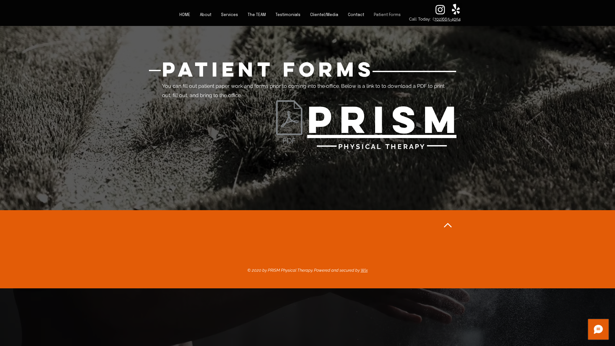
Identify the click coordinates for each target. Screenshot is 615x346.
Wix (364, 270)
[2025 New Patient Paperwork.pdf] (289, 122)
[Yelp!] (456, 9)
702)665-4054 (447, 19)
